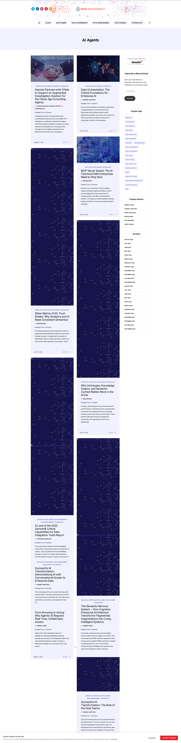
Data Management (101, 23)
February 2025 (129, 309)
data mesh (129, 155)
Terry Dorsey (129, 224)
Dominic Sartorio (89, 100)
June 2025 (127, 294)
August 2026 (128, 239)
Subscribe (130, 98)
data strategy (129, 159)
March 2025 (128, 305)
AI (39, 23)
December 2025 (129, 270)
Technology (137, 23)
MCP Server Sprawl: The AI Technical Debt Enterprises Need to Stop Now (97, 174)
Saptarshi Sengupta (44, 539)
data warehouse (130, 164)
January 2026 (129, 267)
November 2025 (129, 274)
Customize (152, 738)
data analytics (130, 126)
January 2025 (129, 313)
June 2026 (127, 247)
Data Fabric (61, 23)
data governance (131, 134)
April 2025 (127, 302)
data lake (128, 143)
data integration (130, 138)
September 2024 (129, 329)
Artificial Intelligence (44, 86)
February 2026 (129, 263)
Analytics (38, 310)
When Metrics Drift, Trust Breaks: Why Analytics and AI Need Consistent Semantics (52, 316)
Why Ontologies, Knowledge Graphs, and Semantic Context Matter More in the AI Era (97, 390)
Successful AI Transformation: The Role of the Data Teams (98, 705)
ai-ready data (129, 122)
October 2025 (129, 278)
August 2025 (128, 286)
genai (127, 172)
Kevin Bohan (87, 181)
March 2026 (128, 259)
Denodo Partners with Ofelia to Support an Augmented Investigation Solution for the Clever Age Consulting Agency (52, 96)
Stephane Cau (40, 109)
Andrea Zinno (88, 626)
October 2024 (129, 325)
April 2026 (127, 255)
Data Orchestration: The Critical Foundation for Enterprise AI (95, 93)
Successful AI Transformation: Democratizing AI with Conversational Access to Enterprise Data (50, 574)
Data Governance (80, 23)
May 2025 (127, 298)
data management (131, 147)
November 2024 (129, 321)
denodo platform (131, 168)
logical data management (133, 180)
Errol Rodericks (130, 212)
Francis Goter (55, 106)
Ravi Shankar (129, 220)
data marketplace (131, 151)
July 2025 (127, 290)
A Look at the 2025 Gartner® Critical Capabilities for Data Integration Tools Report (49, 530)
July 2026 (127, 243)
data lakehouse (139, 143)
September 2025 (129, 282)
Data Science (120, 23)
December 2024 (129, 317)
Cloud (48, 23)
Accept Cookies (169, 738)
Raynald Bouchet (43, 106)
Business (56, 86)
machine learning (131, 185)
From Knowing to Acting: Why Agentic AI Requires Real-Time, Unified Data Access (50, 617)
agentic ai (128, 117)
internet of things (131, 176)
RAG (126, 189)
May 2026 (127, 251)
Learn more (113, 739)
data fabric (129, 130)
